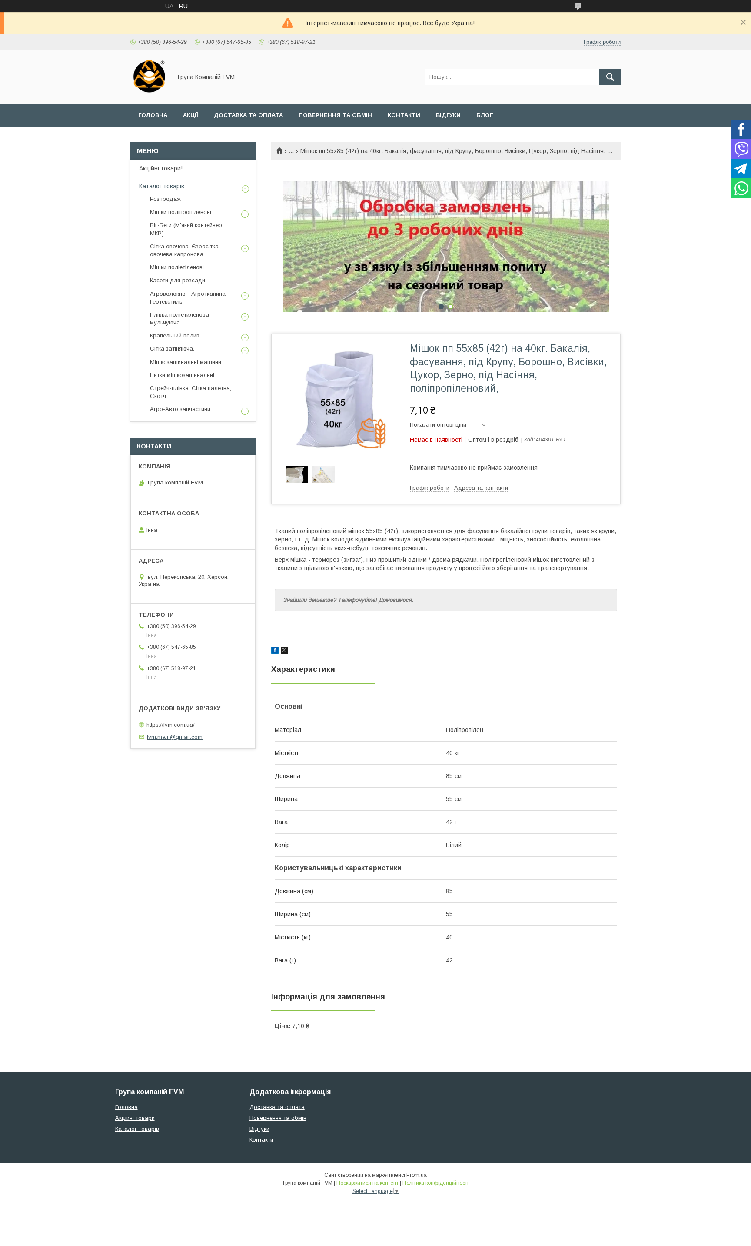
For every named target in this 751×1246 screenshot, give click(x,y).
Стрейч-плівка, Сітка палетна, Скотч (190, 392)
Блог (484, 115)
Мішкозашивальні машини (185, 362)
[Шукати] (610, 77)
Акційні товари (135, 1118)
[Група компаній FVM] (148, 92)
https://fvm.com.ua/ (170, 724)
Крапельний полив (174, 335)
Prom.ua (416, 1175)
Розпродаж (165, 199)
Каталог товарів (161, 186)
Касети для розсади (177, 280)
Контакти (404, 115)
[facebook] (275, 651)
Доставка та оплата (248, 115)
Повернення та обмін (335, 115)
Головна (152, 115)
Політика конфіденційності (435, 1183)
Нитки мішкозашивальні (182, 375)
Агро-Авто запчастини (180, 409)
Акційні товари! (161, 168)
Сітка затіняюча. (172, 348)
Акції (190, 115)
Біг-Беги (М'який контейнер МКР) (186, 229)
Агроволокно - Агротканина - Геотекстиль (189, 298)
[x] (284, 651)
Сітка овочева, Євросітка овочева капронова (184, 250)
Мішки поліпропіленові (180, 212)
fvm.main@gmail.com (175, 737)
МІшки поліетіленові (177, 267)
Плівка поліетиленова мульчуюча (179, 318)
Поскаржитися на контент (367, 1183)
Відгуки (448, 115)
